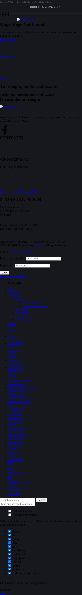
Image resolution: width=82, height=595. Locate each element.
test (10, 476)
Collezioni (14, 296)
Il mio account (16, 408)
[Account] (5, 46)
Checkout (13, 360)
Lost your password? (12, 276)
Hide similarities (21, 511)
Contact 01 (14, 370)
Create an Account (20, 251)
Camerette (21, 316)
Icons (11, 404)
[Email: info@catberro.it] (5, 180)
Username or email (12, 258)
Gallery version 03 (19, 397)
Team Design (16, 472)
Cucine (19, 299)
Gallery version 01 (19, 391)
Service (12, 449)
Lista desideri (16, 411)
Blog (11, 326)
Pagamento (14, 421)
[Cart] (5, 67)
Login (4, 272)
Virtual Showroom (19, 483)
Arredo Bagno (24, 319)
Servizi (12, 323)
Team (11, 469)
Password (7, 265)
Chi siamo (14, 292)
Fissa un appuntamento (21, 387)
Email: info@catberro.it (18, 191)
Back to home (8, 39)
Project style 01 (17, 428)
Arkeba (39, 245)
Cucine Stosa (31, 302)
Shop (11, 462)
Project (12, 425)
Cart (3, 78)
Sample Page (15, 442)
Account (6, 57)
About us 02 (15, 339)
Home (11, 289)
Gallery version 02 (19, 394)
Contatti (12, 330)
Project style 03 (17, 435)
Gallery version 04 (19, 401)
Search (41, 500)
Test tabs (13, 479)
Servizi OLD (15, 459)
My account (15, 414)
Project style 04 (17, 438)
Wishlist (12, 486)
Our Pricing (15, 418)
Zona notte (21, 313)
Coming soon (16, 367)
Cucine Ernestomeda (35, 306)
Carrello (12, 353)
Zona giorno (22, 309)
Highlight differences (24, 514)
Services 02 (15, 452)
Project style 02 (17, 431)
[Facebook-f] (5, 130)
